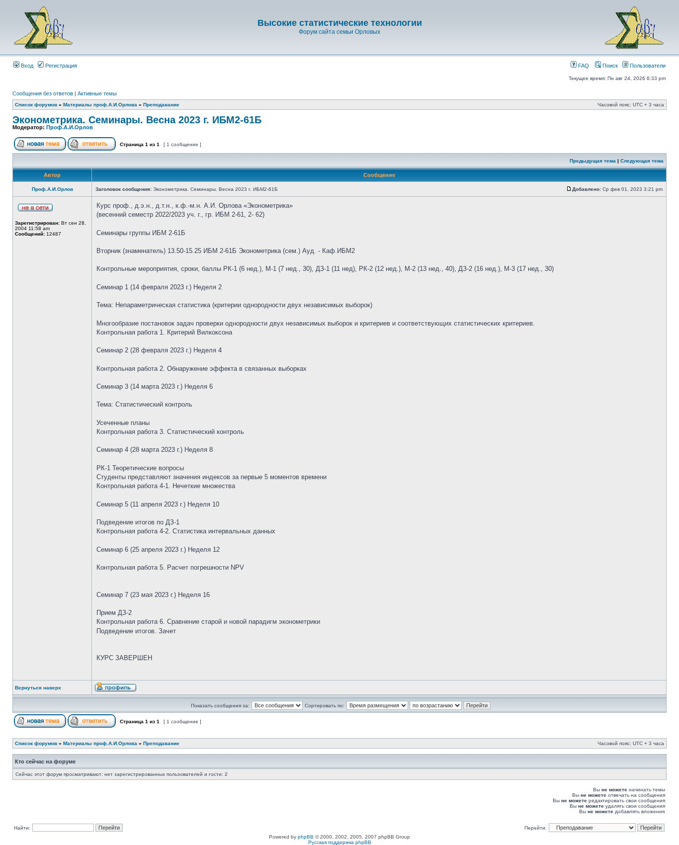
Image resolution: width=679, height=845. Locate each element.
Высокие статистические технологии (339, 23)
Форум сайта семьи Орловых (339, 31)
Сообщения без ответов (42, 93)
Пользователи (647, 66)
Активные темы (97, 93)
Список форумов (36, 104)
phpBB (306, 837)
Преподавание (161, 104)
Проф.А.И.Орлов (69, 127)
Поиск (609, 66)
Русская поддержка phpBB (339, 842)
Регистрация (60, 66)
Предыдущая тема (593, 161)
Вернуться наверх (38, 687)
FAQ (583, 66)
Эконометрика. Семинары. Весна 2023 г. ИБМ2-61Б (136, 119)
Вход (26, 66)
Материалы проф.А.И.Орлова (100, 104)
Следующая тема (642, 161)
